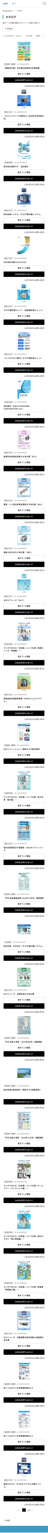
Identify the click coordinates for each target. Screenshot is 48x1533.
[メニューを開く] (44, 3)
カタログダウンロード (24, 80)
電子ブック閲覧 (24, 73)
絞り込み (10, 29)
